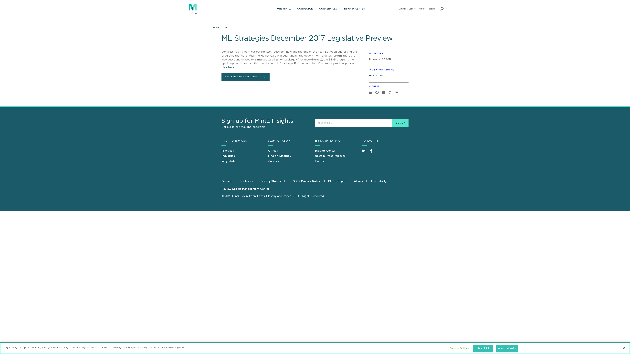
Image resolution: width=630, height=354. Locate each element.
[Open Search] (442, 9)
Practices (227, 150)
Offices (423, 9)
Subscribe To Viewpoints (241, 77)
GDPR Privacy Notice (307, 181)
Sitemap (226, 181)
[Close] (624, 347)
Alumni (402, 9)
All (226, 28)
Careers (413, 9)
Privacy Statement (273, 181)
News (432, 9)
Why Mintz (283, 9)
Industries (228, 156)
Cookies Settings (459, 348)
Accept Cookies (507, 348)
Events (319, 161)
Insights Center (354, 9)
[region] (315, 348)
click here (227, 67)
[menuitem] (283, 9)
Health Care (376, 75)
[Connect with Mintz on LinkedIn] (365, 152)
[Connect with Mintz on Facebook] (373, 152)
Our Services (328, 9)
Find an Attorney (279, 156)
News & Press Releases (330, 156)
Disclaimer (246, 181)
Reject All (483, 348)
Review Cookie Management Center (245, 189)
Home (216, 28)
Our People (305, 9)
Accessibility (378, 181)
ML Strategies (337, 181)
